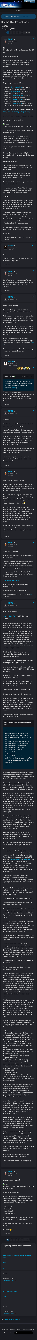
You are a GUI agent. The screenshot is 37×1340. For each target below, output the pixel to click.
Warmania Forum (15, 16)
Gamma (13, 112)
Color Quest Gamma (17, 95)
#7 (33, 471)
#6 (33, 410)
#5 (33, 367)
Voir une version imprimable (12, 1319)
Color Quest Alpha (16, 87)
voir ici (14, 388)
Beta (8, 112)
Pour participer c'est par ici (11, 580)
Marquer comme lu (28, 1329)
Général (25, 16)
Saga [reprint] (25, 112)
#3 (33, 271)
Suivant (25, 32)
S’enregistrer (29, 1)
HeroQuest (27, 859)
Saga (18, 112)
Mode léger (5, 1329)
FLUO (10, 39)
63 (3, 1301)
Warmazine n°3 (9, 616)
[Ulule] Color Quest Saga (10, 1291)
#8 (33, 542)
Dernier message (8, 1280)
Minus (11, 362)
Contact (12, 1329)
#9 (33, 602)
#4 (33, 296)
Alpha (5, 112)
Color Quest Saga (16, 99)
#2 (33, 245)
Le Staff (19, 1329)
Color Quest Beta (16, 91)
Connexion (18, 1)
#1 (33, 39)
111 (4, 1268)
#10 (33, 1171)
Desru (11, 246)
